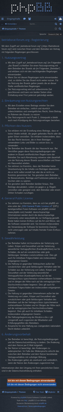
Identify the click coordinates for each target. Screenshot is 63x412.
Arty (25, 400)
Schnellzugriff (3, 19)
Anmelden (12, 23)
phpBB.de (43, 403)
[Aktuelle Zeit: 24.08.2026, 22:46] (56, 29)
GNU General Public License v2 (37, 206)
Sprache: (43, 34)
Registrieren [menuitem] (61, 19)
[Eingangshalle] (31, 8)
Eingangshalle (13, 18)
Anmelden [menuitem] (56, 19)
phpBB (23, 397)
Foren (25, 19)
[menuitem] (59, 29)
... (2, 23)
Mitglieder (30, 19)
